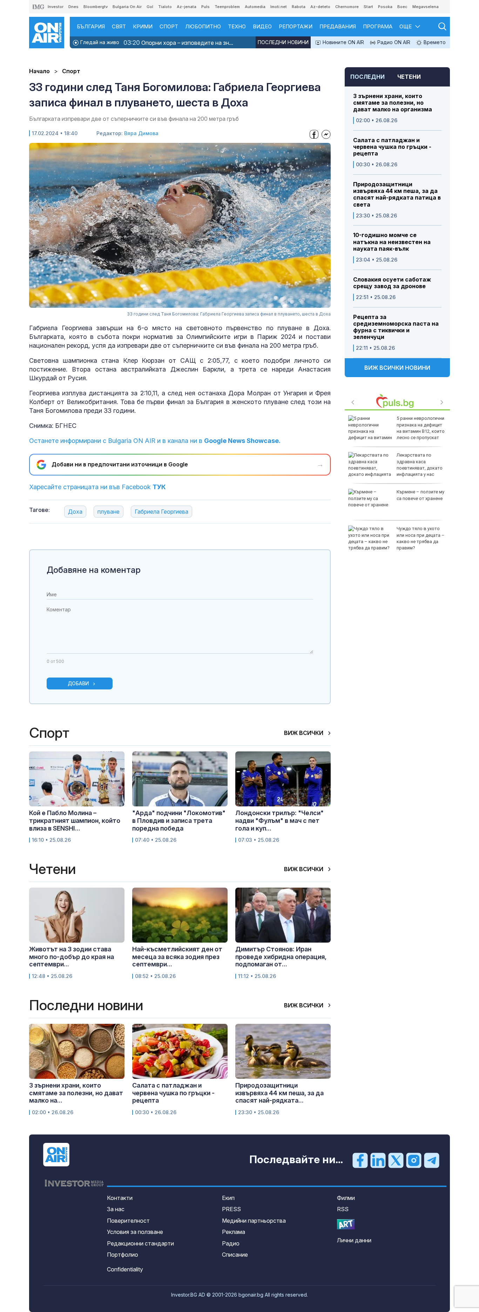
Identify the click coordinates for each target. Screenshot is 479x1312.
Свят (119, 26)
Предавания (337, 26)
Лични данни (354, 1240)
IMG (39, 7)
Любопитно (203, 26)
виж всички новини (397, 367)
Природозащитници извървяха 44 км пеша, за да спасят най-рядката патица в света (397, 194)
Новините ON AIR (342, 42)
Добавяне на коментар (94, 570)
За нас (115, 1209)
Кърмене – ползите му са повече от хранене (420, 495)
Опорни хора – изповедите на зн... (178, 42)
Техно (237, 26)
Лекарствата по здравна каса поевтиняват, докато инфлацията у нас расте (395, 467)
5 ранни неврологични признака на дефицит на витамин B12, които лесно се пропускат (421, 428)
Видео (262, 26)
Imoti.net (278, 6)
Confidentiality (125, 1269)
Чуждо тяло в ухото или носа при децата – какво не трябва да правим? (421, 538)
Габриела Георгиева (161, 511)
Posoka (385, 6)
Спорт (169, 26)
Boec (402, 6)
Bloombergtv (95, 6)
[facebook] (360, 1160)
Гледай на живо (99, 42)
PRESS (231, 1209)
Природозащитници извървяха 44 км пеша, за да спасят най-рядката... (279, 1093)
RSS (343, 1209)
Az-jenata (186, 6)
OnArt (346, 1224)
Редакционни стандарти (140, 1243)
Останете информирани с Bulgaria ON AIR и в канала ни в (155, 440)
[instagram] (413, 1160)
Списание (235, 1254)
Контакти (120, 1197)
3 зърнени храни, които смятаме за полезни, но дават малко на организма (392, 103)
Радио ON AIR (393, 42)
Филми (346, 1197)
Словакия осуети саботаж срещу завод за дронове (392, 283)
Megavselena (425, 6)
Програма (377, 26)
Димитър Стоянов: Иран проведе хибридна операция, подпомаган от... (280, 956)
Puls (205, 6)
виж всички (304, 732)
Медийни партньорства (254, 1220)
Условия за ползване (135, 1231)
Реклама (233, 1231)
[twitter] (396, 1160)
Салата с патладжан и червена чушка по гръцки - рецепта (392, 147)
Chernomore (347, 6)
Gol (150, 6)
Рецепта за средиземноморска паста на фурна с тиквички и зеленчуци (396, 327)
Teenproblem (227, 6)
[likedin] (378, 1160)
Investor (55, 6)
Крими (143, 26)
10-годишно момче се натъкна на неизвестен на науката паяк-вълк (392, 242)
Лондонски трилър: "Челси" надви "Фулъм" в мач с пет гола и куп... (279, 820)
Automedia (255, 6)
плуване (108, 511)
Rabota (298, 6)
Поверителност (128, 1220)
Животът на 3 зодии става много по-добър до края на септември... (71, 956)
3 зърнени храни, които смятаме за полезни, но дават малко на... (76, 1093)
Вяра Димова (141, 133)
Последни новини (283, 42)
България (91, 26)
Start (368, 6)
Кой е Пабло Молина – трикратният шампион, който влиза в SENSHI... (74, 820)
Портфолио (122, 1254)
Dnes (73, 6)
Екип (228, 1197)
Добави (78, 683)
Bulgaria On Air (127, 6)
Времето (434, 42)
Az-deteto (320, 6)
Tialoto (165, 6)
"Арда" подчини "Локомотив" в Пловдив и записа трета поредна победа (178, 820)
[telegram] (431, 1160)
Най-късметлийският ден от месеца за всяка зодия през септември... (177, 956)
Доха (75, 511)
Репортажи (295, 26)
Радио (231, 1243)
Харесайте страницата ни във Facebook (97, 487)
